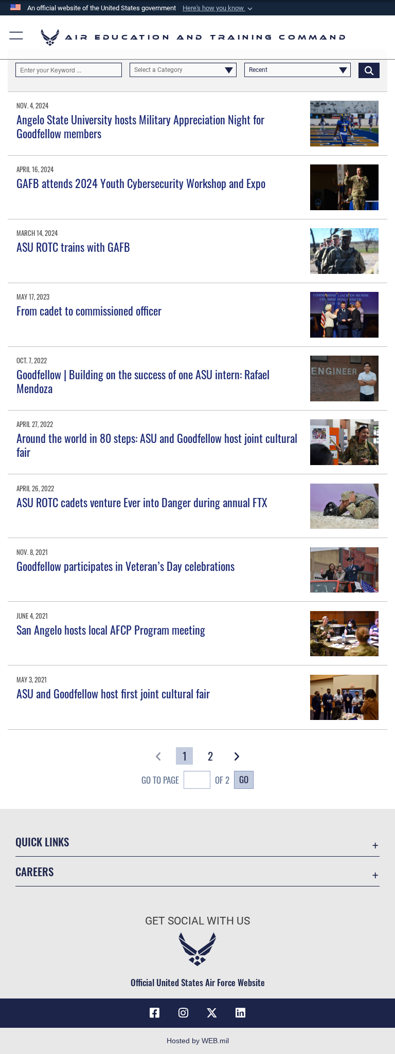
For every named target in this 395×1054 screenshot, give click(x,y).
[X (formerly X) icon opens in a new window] (212, 1013)
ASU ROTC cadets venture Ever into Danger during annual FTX (141, 502)
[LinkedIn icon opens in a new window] (240, 1013)
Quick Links (42, 841)
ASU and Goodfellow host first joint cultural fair (113, 693)
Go (243, 779)
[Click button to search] (369, 70)
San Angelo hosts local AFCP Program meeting (110, 629)
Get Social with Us (197, 921)
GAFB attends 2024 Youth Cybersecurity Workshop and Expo (140, 183)
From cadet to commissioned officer (88, 310)
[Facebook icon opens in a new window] (154, 1013)
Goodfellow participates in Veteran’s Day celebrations (125, 566)
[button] (219, 8)
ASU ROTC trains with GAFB (73, 246)
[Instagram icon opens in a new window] (183, 1013)
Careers (34, 871)
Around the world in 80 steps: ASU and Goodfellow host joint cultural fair (156, 444)
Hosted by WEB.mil (198, 1041)
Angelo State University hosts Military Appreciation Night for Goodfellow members (140, 126)
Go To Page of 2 (185, 779)
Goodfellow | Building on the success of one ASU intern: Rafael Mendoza (143, 381)
